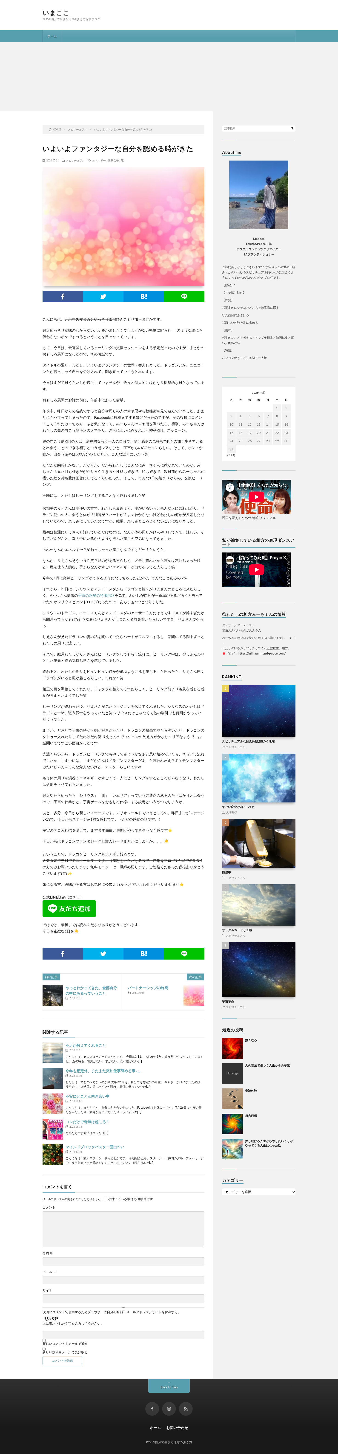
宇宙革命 (228, 1001)
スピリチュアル (75, 160)
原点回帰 (251, 1116)
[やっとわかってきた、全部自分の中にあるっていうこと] (53, 995)
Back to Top (169, 1387)
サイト (47, 1290)
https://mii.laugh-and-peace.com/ (262, 653)
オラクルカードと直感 (237, 930)
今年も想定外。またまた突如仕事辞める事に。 (104, 1070)
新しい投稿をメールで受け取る (65, 1352)
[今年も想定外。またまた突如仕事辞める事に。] (53, 1078)
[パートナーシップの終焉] (193, 995)
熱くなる (251, 1040)
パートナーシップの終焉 (148, 987)
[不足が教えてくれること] (53, 1053)
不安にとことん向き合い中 (88, 1096)
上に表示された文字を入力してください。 (73, 1323)
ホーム (52, 36)
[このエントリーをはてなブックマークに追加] (143, 296)
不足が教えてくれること (86, 1045)
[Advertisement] (169, 76)
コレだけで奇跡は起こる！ (88, 1121)
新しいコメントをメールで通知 (65, 1343)
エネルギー (99, 160)
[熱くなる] (232, 1048)
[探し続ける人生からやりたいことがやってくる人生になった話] (232, 1149)
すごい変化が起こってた (238, 807)
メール (49, 1272)
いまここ (56, 12)
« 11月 (231, 455)
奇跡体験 (251, 1090)
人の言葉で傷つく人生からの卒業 (267, 1065)
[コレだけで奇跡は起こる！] (53, 1129)
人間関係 (231, 812)
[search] (292, 128)
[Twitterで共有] (103, 296)
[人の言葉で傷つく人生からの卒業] (232, 1073)
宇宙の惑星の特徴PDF (96, 595)
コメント (49, 1207)
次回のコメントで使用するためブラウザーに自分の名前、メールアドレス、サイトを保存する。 (112, 1312)
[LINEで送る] (184, 296)
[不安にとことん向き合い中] (53, 1103)
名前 (48, 1253)
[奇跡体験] (232, 1098)
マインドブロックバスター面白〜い (95, 1147)
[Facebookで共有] (63, 296)
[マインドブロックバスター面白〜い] (53, 1154)
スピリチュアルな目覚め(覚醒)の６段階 (248, 741)
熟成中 (226, 872)
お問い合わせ (177, 1427)
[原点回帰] (232, 1124)
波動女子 (113, 160)
